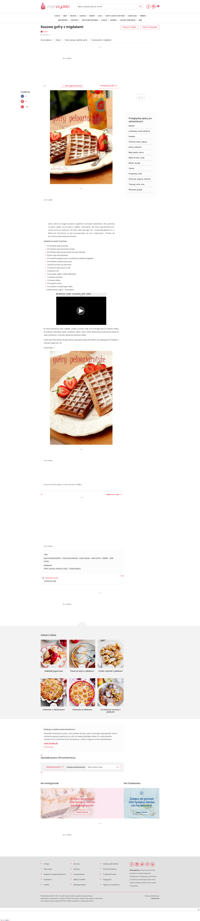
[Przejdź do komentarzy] (23, 106)
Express (113, 20)
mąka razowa (84, 558)
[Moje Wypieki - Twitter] (142, 864)
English (45, 32)
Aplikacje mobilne (79, 879)
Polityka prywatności (73, 901)
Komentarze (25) (107, 86)
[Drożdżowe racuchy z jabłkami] (111, 692)
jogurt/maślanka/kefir (52, 558)
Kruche (73, 16)
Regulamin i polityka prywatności (55, 874)
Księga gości (107, 879)
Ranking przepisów (79, 885)
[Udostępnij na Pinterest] (23, 101)
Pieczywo (74, 20)
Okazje (104, 20)
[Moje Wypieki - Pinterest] (147, 864)
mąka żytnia (95, 558)
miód (111, 558)
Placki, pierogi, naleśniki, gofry (76, 40)
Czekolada (132, 16)
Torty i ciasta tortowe (114, 16)
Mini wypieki (62, 20)
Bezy (65, 16)
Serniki (142, 16)
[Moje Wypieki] (55, 6)
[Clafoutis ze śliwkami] (82, 692)
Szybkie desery (75, 568)
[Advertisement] (100, 52)
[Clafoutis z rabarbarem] (54, 692)
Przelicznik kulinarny (109, 869)
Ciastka (82, 16)
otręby (46, 561)
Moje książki (48, 869)
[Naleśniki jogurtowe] (54, 654)
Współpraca (48, 879)
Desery (91, 16)
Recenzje (76, 864)
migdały (105, 558)
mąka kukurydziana (70, 558)
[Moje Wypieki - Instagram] (153, 6)
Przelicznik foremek (109, 874)
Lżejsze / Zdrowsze (127, 20)
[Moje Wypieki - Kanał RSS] (153, 864)
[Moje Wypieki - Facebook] (148, 6)
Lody (100, 16)
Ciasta (57, 16)
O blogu (46, 864)
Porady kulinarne (79, 874)
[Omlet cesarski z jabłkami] (111, 654)
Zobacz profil (82, 812)
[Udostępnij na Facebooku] (23, 96)
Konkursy (76, 869)
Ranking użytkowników (110, 864)
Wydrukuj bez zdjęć (50, 581)
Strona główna (46, 40)
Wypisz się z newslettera (111, 885)
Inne (140, 20)
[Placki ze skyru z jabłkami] (82, 654)
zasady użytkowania (86, 901)
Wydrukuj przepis (51, 578)
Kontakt (46, 885)
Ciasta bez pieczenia (90, 20)
